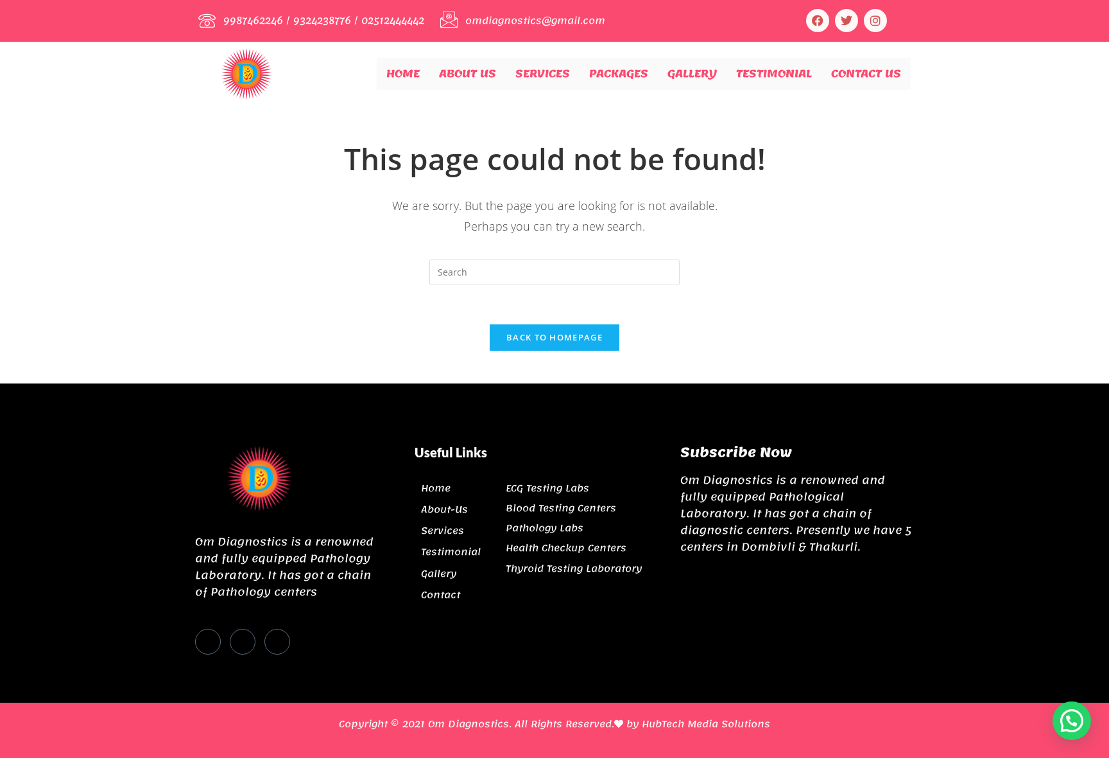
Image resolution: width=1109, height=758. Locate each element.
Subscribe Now (736, 452)
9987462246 (253, 21)
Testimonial (774, 73)
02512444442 (392, 21)
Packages (618, 73)
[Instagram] (875, 20)
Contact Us (866, 73)
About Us (467, 73)
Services (542, 73)
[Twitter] (242, 642)
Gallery (692, 73)
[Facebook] (817, 20)
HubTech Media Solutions (706, 724)
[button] (1072, 720)
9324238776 (322, 21)
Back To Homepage (554, 337)
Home (403, 73)
